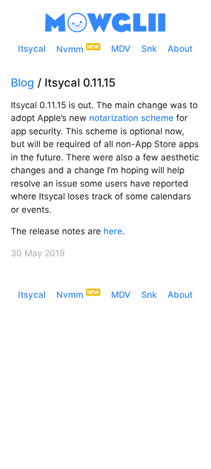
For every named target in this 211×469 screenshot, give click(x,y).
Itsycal (32, 49)
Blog (22, 82)
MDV (121, 49)
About (180, 49)
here (112, 231)
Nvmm (69, 49)
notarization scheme (131, 118)
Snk (149, 49)
